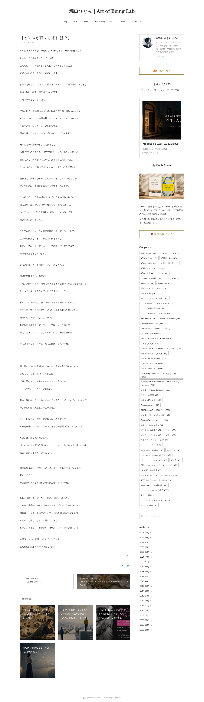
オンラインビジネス (151, 435)
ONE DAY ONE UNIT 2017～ (155, 410)
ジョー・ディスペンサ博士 (154, 298)
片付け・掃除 (148, 495)
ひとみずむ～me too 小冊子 (155, 490)
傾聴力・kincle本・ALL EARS (156, 338)
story (145, 485)
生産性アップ (148, 440)
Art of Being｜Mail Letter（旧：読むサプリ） (159, 375)
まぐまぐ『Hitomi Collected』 (155, 390)
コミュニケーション (152, 368)
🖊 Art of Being (149, 258)
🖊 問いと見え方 (169, 263)
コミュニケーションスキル (154, 460)
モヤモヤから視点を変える (154, 353)
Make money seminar (152, 450)
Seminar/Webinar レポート (154, 420)
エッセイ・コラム (151, 445)
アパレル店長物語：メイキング (156, 313)
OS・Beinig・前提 (151, 278)
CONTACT (137, 21)
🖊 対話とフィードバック (153, 268)
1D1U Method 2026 (169, 253)
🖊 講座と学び (169, 258)
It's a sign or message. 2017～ (156, 455)
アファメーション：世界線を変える (157, 303)
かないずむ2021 (150, 395)
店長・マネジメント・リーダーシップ (159, 465)
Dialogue (172, 278)
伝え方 (176, 460)
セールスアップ (169, 475)
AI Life (163, 283)
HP (75, 21)
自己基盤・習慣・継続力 (153, 333)
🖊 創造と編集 (149, 263)
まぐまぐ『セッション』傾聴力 (156, 415)
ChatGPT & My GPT (169, 318)
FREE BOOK (148, 318)
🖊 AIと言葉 (148, 273)
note (86, 21)
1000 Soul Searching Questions (156, 480)
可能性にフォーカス (152, 348)
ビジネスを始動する (151, 430)
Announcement (150, 405)
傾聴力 (171, 435)
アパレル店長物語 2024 (152, 308)
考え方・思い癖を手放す (153, 358)
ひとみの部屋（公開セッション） (156, 328)
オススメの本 (149, 475)
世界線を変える (150, 343)
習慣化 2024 (148, 293)
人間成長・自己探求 (152, 363)
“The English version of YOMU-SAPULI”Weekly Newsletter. (160, 383)
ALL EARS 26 (148, 253)
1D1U (163, 273)
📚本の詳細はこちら (162, 234)
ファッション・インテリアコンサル (157, 500)
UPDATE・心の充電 (151, 470)
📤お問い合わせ (161, 70)
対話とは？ (174, 348)
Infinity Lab (173, 450)
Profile (122, 21)
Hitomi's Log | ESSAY (103, 21)
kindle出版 (147, 283)
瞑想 (164, 440)
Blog (65, 21)
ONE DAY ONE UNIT (152, 323)
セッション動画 (149, 505)
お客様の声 (160, 485)
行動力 (171, 430)
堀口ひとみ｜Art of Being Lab (102, 11)
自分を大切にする (151, 400)
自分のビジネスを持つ (152, 425)
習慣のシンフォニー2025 (153, 288)
